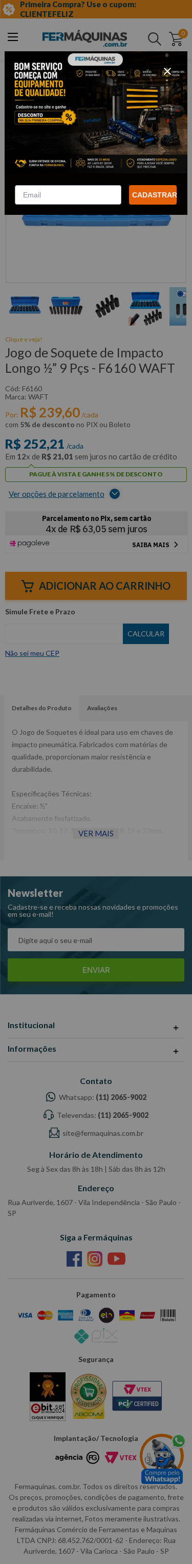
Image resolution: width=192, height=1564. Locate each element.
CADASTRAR (154, 195)
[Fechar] (167, 71)
